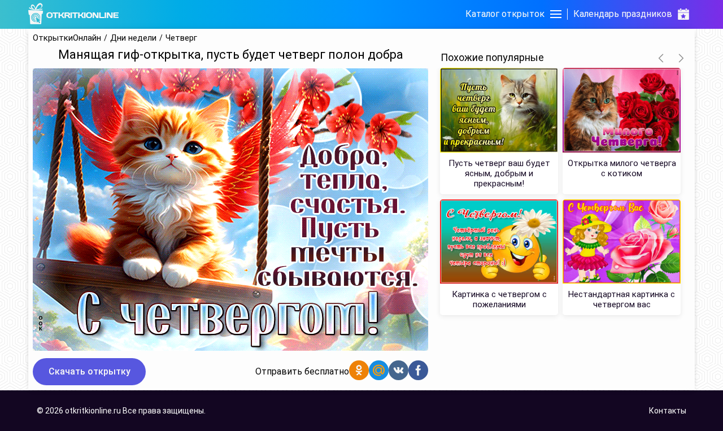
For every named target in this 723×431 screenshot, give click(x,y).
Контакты (667, 410)
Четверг (181, 38)
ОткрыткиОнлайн (67, 38)
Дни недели (133, 38)
